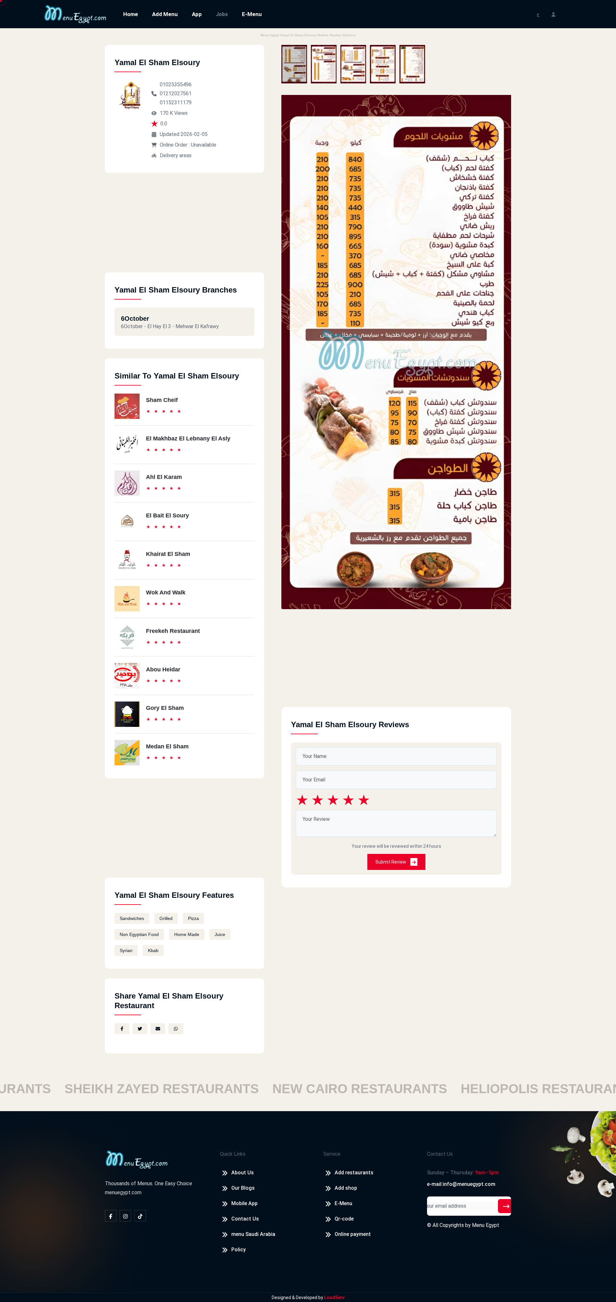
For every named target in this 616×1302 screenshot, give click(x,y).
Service (331, 1154)
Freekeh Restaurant (173, 631)
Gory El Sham (165, 708)
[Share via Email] (157, 1028)
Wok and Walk (165, 592)
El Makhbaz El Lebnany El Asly (188, 438)
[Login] (553, 14)
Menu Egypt (485, 1225)
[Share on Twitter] (140, 1028)
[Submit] (506, 1206)
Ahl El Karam (164, 477)
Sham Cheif (162, 400)
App (197, 14)
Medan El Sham (167, 746)
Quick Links (232, 1154)
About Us (242, 1173)
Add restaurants (354, 1173)
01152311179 (176, 102)
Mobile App (244, 1203)
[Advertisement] (184, 227)
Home (130, 14)
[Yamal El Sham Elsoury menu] (294, 64)
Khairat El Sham (168, 554)
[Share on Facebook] (122, 1028)
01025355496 (176, 84)
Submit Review (391, 861)
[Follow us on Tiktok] (140, 1215)
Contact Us (245, 1219)
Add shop (346, 1188)
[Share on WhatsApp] (175, 1028)
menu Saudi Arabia (253, 1234)
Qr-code (344, 1219)
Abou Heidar (163, 669)
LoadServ (334, 1297)
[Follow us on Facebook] (110, 1215)
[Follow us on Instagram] (125, 1215)
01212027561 (176, 93)
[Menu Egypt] (75, 14)
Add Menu (165, 14)
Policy (238, 1250)
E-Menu (252, 14)
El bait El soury (167, 515)
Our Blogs (243, 1188)
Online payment (353, 1234)
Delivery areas (176, 155)
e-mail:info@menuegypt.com (461, 1184)
